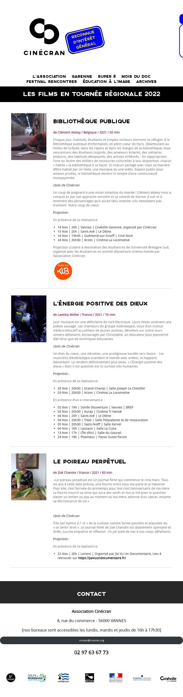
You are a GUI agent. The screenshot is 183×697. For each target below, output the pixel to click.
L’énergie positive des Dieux (100, 304)
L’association (49, 76)
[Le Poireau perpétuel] (28, 476)
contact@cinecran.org (91, 640)
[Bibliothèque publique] (28, 136)
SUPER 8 (107, 76)
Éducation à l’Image (106, 81)
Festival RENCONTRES (51, 81)
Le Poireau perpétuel (89, 461)
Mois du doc (136, 76)
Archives (146, 81)
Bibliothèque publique (91, 121)
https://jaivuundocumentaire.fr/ (102, 558)
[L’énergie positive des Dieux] (28, 318)
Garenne (82, 76)
